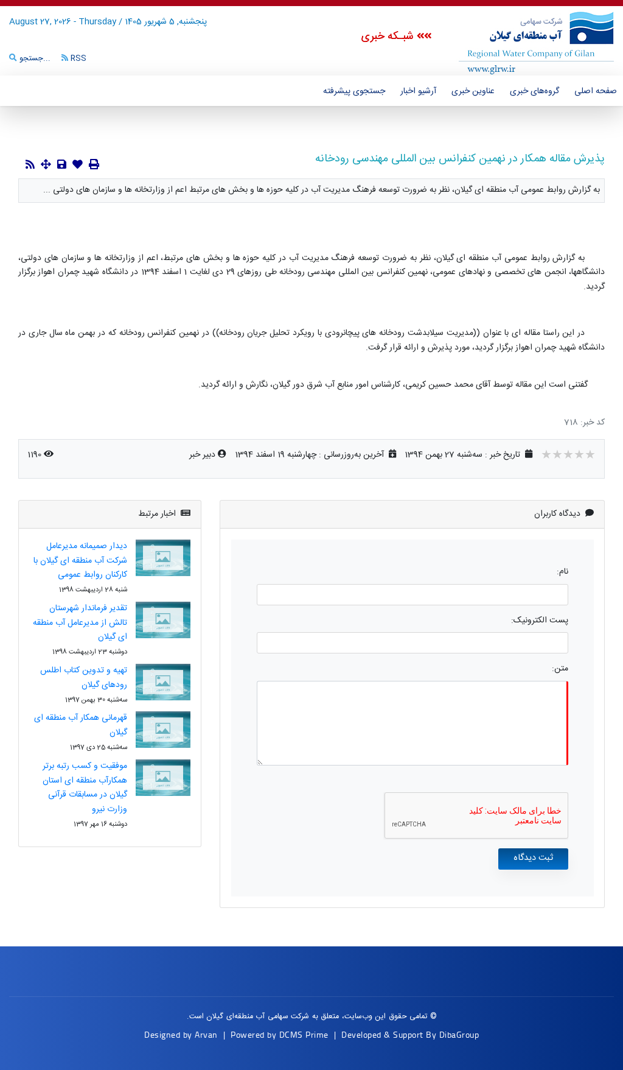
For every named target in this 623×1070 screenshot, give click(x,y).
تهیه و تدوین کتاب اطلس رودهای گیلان (83, 677)
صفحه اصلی (595, 91)
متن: (560, 669)
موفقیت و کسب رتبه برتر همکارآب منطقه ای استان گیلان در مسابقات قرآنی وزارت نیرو (85, 788)
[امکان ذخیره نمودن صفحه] (61, 166)
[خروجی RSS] (30, 166)
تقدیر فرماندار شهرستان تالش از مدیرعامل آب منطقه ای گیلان (80, 623)
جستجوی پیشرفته (354, 91)
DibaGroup (459, 1034)
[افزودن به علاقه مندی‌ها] (77, 166)
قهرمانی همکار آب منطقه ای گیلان (80, 725)
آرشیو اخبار (418, 91)
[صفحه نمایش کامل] (46, 166)
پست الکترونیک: (539, 621)
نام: (562, 572)
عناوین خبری (473, 91)
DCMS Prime (304, 1034)
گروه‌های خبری (534, 91)
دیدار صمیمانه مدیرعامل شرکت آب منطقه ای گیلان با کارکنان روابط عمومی (80, 561)
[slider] (568, 456)
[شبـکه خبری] (522, 42)
